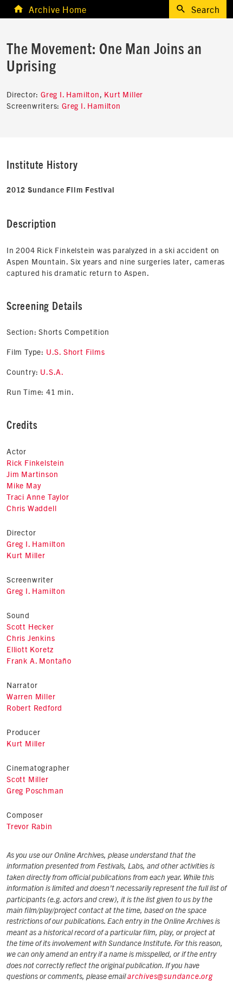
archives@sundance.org (170, 977)
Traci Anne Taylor (38, 496)
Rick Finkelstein (35, 462)
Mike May (24, 485)
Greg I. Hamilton (70, 94)
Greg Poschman (35, 790)
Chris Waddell (31, 508)
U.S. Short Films (75, 351)
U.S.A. (52, 371)
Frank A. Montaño (39, 660)
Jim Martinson (32, 474)
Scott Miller (28, 779)
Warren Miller (31, 696)
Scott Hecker (30, 626)
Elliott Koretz (30, 649)
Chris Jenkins (31, 638)
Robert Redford (34, 707)
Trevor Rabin (30, 826)
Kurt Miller (123, 94)
